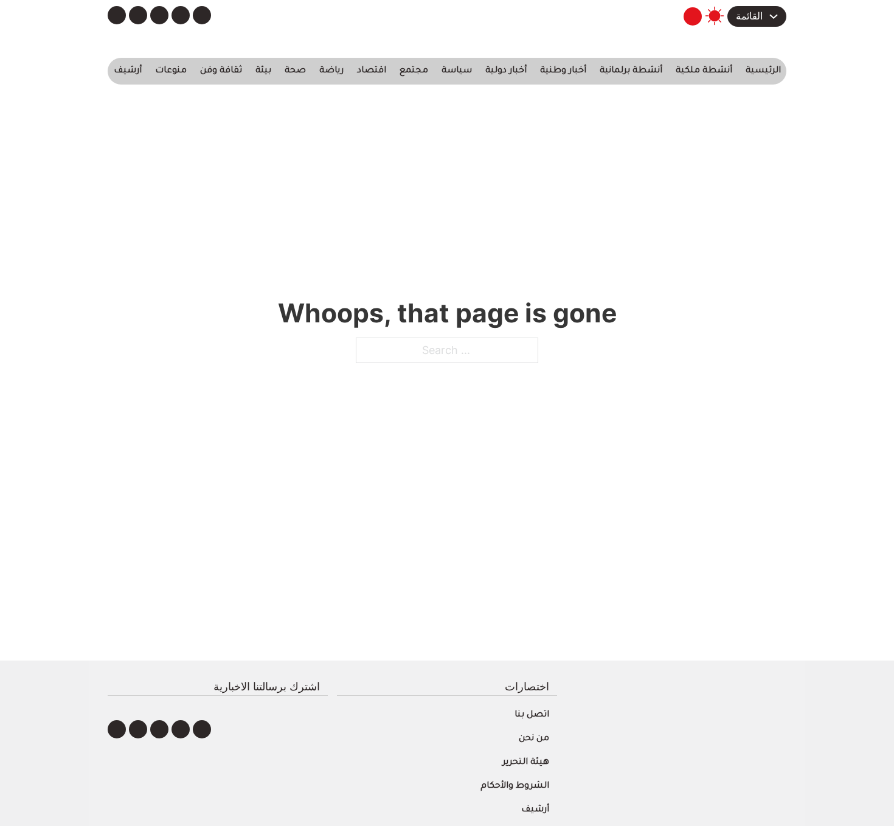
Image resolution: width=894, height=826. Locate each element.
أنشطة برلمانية (631, 71)
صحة (295, 71)
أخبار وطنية (563, 71)
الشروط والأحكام (514, 786)
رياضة (331, 71)
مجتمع (414, 71)
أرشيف (128, 71)
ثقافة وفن (221, 71)
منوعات (171, 71)
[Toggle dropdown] (773, 16)
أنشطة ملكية (704, 71)
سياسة (457, 71)
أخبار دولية (506, 71)
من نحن (534, 739)
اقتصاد (371, 71)
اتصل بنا (532, 715)
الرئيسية (763, 71)
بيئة (263, 71)
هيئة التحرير (525, 763)
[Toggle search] (692, 16)
